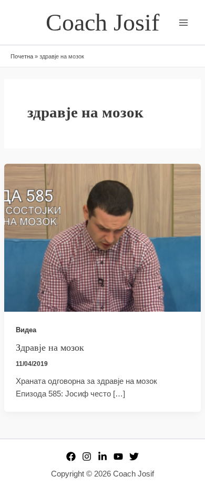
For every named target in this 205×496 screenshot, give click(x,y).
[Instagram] (86, 456)
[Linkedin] (102, 456)
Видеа (26, 330)
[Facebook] (71, 456)
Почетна (22, 56)
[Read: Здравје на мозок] (102, 237)
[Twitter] (134, 456)
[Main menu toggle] (183, 23)
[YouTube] (118, 456)
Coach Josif (102, 22)
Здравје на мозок (50, 347)
